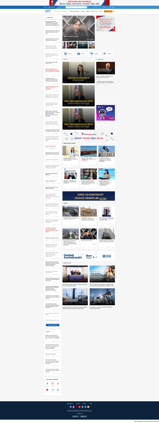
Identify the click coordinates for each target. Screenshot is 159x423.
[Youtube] (49, 7)
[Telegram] (50, 7)
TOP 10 (90, 403)
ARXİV (84, 403)
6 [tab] (93, 39)
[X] (47, 7)
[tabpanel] (78, 28)
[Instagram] (45, 7)
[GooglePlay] (75, 416)
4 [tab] (90, 39)
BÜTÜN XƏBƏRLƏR (74, 11)
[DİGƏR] (114, 11)
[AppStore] (83, 416)
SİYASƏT (83, 11)
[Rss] (88, 407)
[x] (76, 407)
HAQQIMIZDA (70, 403)
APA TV (101, 11)
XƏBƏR (88, 11)
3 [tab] (89, 39)
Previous (64, 28)
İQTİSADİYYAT (94, 11)
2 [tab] (88, 39)
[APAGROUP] (79, 413)
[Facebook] (44, 7)
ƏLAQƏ (78, 403)
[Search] (85, 7)
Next (93, 28)
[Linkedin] (52, 7)
